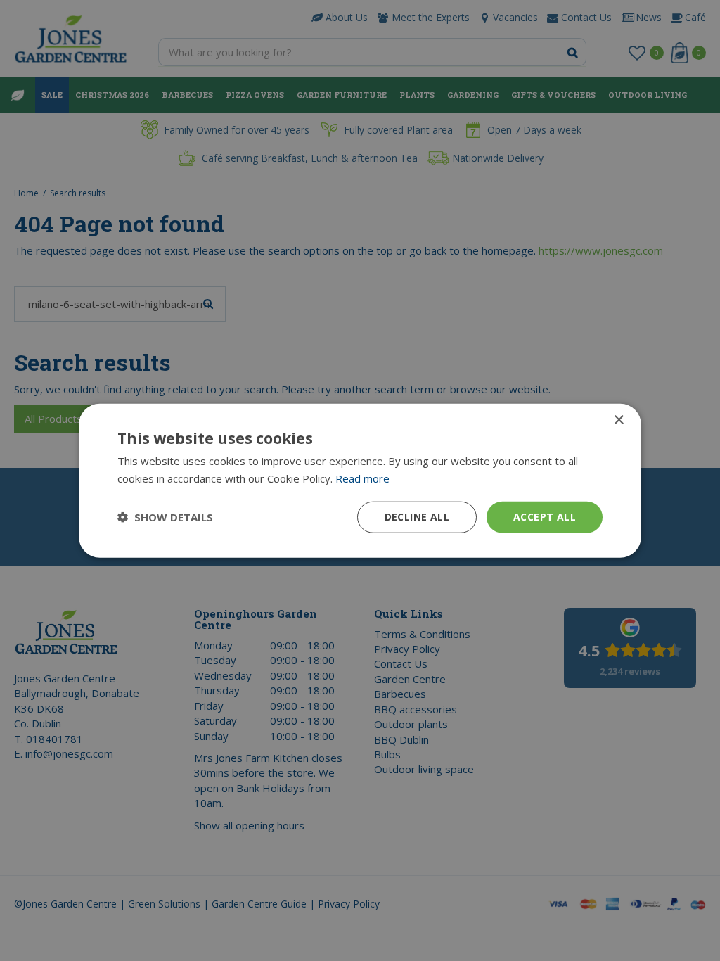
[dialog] (360, 481)
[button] (165, 517)
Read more (362, 478)
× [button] (618, 420)
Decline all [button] (417, 516)
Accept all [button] (544, 516)
